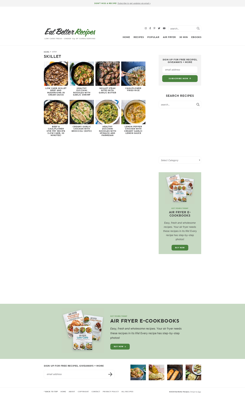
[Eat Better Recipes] (70, 34)
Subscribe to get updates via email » (134, 3)
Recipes (139, 37)
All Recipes (127, 392)
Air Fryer (169, 37)
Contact (96, 392)
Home (126, 37)
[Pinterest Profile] (155, 28)
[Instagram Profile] (146, 28)
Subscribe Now (179, 78)
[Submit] (198, 28)
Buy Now (180, 248)
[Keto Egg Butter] (193, 372)
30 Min (183, 37)
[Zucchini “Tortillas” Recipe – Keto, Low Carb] (156, 372)
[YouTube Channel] (164, 28)
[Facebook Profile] (150, 28)
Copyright (83, 392)
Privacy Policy (111, 392)
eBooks (196, 37)
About (72, 392)
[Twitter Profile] (159, 28)
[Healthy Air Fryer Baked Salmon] (175, 372)
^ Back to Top (51, 392)
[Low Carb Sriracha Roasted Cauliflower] (138, 372)
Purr (199, 392)
